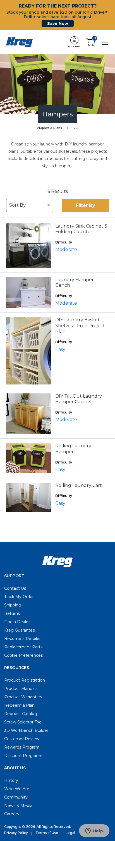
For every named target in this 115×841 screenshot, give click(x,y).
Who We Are (16, 788)
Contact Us (15, 588)
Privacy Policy (16, 833)
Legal (70, 833)
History (11, 780)
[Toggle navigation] (105, 42)
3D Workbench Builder (26, 730)
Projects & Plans (49, 128)
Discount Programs (23, 755)
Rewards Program (22, 747)
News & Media (18, 805)
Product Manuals (20, 688)
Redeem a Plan (19, 705)
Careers (11, 813)
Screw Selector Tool (23, 722)
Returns (12, 613)
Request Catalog (20, 713)
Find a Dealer (17, 621)
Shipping (12, 605)
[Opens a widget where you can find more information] (94, 831)
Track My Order (19, 596)
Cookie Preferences (23, 655)
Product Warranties (23, 696)
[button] (74, 42)
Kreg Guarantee (19, 630)
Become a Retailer (22, 638)
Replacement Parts (23, 646)
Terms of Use (46, 833)
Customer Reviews (22, 738)
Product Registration (24, 680)
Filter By (85, 205)
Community (16, 797)
